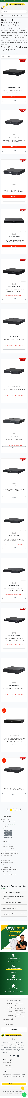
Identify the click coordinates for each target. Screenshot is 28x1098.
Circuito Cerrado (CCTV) (12, 15)
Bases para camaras (8, 846)
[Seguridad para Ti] (14, 1035)
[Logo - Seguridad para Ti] (15, 4)
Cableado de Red (8, 1022)
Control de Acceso (20, 1008)
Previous (13, 135)
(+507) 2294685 (7, 1065)
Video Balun (6, 841)
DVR (4, 839)
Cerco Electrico (19, 1003)
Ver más (14, 100)
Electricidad (10, 1003)
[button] (22, 1088)
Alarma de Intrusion (20, 1005)
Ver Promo (14, 96)
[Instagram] (14, 1056)
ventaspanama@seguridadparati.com (14, 1039)
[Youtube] (18, 1056)
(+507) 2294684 (7, 1062)
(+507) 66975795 (7, 1068)
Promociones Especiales (9, 874)
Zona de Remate (19, 1016)
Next (15, 135)
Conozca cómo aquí (9, 0)
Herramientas (9, 1024)
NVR (22, 15)
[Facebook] (10, 1056)
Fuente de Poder (7, 844)
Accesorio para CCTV (8, 848)
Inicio (2, 15)
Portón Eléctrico (19, 1010)
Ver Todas (5, 826)
